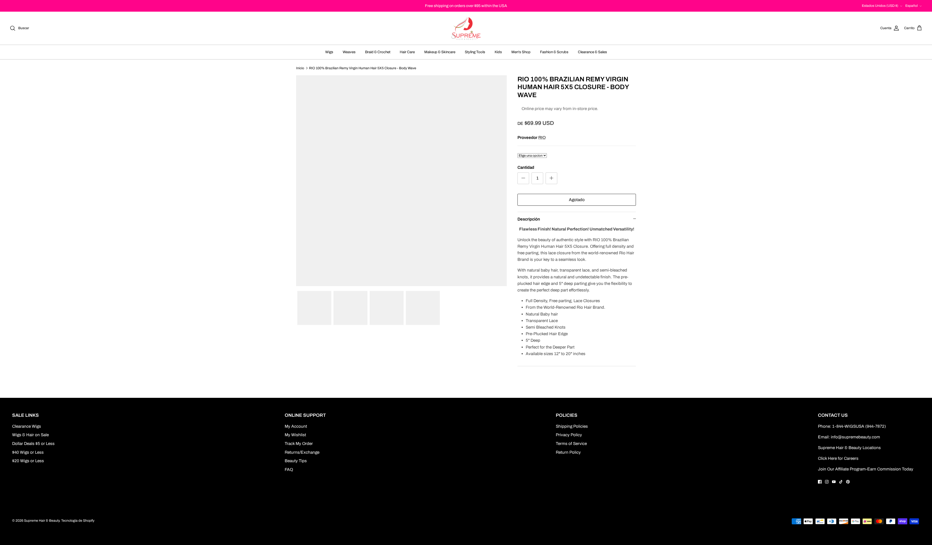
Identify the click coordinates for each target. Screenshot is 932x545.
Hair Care (407, 52)
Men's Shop (521, 52)
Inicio (300, 68)
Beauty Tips (296, 461)
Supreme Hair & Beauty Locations (849, 447)
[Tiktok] (841, 482)
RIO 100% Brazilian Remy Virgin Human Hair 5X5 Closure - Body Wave (362, 68)
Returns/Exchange (302, 452)
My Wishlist (295, 435)
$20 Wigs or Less (28, 461)
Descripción (528, 219)
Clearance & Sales (592, 52)
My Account (296, 426)
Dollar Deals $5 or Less (33, 443)
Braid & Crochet (377, 52)
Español (911, 6)
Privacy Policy (569, 435)
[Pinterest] (848, 482)
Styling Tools (475, 52)
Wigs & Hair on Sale (30, 435)
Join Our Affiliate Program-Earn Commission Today (865, 469)
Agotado (577, 199)
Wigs (329, 52)
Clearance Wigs (26, 426)
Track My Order (299, 443)
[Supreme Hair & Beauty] (466, 28)
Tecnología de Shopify (77, 520)
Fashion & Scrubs (554, 52)
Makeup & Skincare (439, 52)
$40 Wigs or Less (28, 452)
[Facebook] (820, 482)
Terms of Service (571, 443)
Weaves (349, 52)
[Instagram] (827, 482)
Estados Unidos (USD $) (880, 6)
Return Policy (568, 452)
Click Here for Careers (838, 458)
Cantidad (525, 167)
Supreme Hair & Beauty (41, 520)
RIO (542, 137)
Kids (498, 52)
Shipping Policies (572, 426)
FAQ (289, 469)
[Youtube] (834, 482)
